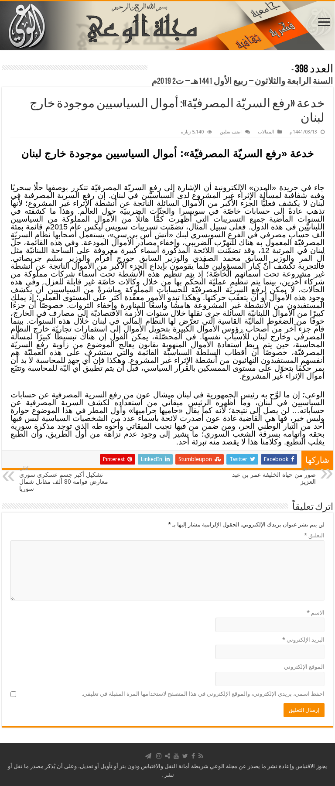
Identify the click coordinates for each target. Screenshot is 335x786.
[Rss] (201, 756)
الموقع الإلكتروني (304, 666)
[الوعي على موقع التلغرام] (148, 756)
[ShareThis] (167, 756)
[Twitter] (185, 756)
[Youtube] (176, 756)
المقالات (266, 132)
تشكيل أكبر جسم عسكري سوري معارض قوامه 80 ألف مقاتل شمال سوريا (63, 478)
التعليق (314, 535)
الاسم (316, 612)
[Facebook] (193, 756)
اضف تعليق (231, 132)
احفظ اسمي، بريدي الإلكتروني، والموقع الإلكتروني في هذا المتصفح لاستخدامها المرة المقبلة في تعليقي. (203, 693)
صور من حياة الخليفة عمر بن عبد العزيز (274, 475)
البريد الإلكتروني (303, 639)
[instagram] (158, 756)
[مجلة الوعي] (167, 25)
